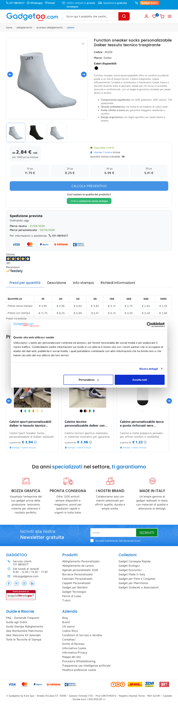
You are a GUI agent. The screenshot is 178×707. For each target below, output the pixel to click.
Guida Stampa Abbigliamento (24, 626)
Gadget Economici (130, 569)
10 (123, 156)
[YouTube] (16, 583)
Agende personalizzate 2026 (80, 569)
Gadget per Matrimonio (133, 583)
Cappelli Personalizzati (76, 583)
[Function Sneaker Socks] (47, 78)
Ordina (89, 200)
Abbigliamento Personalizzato (81, 561)
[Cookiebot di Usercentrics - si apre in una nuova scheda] (149, 324)
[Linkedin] (32, 583)
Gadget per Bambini (75, 587)
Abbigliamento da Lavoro (78, 565)
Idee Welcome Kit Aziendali (23, 635)
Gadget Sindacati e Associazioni (139, 587)
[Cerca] (124, 16)
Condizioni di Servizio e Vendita (82, 635)
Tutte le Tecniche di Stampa (23, 639)
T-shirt (66, 600)
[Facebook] (8, 583)
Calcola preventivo (89, 186)
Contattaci (68, 639)
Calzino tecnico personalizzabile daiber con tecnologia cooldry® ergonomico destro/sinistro (85, 424)
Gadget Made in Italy (132, 574)
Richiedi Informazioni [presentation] (118, 282)
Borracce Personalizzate (77, 574)
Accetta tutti (139, 379)
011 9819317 (17, 2)
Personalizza (86, 379)
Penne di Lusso (71, 596)
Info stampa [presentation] (83, 282)
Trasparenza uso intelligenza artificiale (86, 665)
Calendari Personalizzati (77, 578)
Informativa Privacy (74, 652)
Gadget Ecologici (129, 565)
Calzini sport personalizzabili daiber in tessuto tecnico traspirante (30, 424)
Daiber (108, 57)
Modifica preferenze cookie (79, 669)
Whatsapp (36, 2)
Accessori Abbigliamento (49, 27)
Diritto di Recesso (73, 643)
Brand (66, 622)
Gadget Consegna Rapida (135, 561)
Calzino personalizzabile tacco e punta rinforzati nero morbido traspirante (142, 424)
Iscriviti (147, 532)
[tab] (25, 283)
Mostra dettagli (148, 368)
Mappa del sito (71, 656)
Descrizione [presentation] (56, 282)
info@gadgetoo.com (25, 576)
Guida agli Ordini (16, 622)
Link (137, 540)
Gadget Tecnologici (74, 591)
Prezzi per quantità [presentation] (25, 282)
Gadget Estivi (150, 2)
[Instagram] (24, 583)
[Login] (146, 16)
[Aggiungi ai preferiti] (83, 44)
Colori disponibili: (106, 63)
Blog (65, 617)
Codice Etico (70, 630)
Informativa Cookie (74, 648)
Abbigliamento (24, 27)
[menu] (169, 16)
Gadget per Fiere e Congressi (137, 578)
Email (51, 2)
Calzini (70, 27)
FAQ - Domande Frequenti (22, 617)
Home (9, 27)
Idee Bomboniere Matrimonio (24, 630)
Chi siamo (68, 626)
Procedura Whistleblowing (78, 661)
